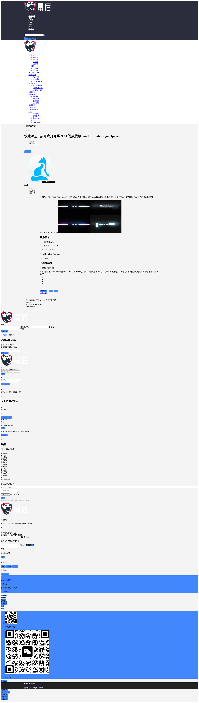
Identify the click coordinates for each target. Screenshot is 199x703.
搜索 (3, 374)
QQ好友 (8, 566)
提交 (3, 498)
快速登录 (4, 331)
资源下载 (32, 16)
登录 (26, 39)
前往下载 (27, 151)
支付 (3, 428)
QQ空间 (15, 566)
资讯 (30, 24)
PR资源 (31, 66)
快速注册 (32, 39)
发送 (6, 353)
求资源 (31, 20)
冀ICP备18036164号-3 (34, 685)
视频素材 (32, 83)
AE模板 (31, 142)
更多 (30, 112)
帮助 (30, 26)
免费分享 (32, 18)
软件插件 (32, 94)
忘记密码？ (5, 335)
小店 (30, 22)
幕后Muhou (40, 683)
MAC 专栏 (32, 75)
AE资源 (31, 55)
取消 (2, 353)
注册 (17, 335)
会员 (31, 29)
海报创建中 (5, 574)
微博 (3, 566)
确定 (2, 437)
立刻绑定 (4, 435)
